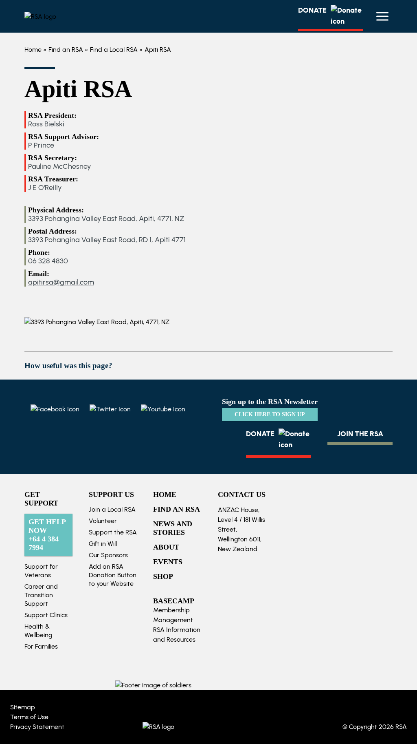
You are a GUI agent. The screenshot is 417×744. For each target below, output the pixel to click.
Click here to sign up (270, 414)
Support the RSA (113, 532)
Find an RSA (65, 49)
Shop (163, 576)
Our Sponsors (108, 555)
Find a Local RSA (114, 49)
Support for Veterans (41, 571)
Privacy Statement (37, 727)
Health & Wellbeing (38, 631)
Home (33, 49)
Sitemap (22, 707)
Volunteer (103, 521)
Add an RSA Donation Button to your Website (112, 575)
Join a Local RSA (112, 509)
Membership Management (173, 615)
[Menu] (382, 16)
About (166, 547)
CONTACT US (242, 494)
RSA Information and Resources (176, 634)
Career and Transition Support (41, 595)
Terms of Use (29, 717)
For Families (41, 646)
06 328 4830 (48, 260)
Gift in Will (103, 544)
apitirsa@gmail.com (61, 282)
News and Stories (172, 528)
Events (167, 562)
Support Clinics (46, 615)
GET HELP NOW (47, 535)
